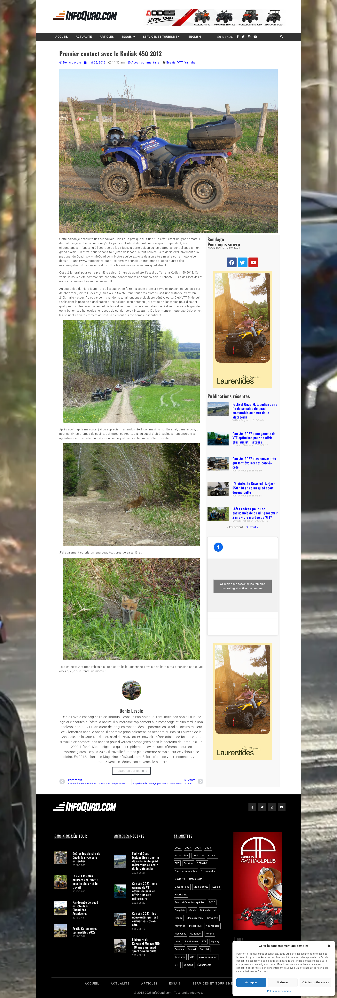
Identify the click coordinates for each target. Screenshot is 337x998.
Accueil (61, 36)
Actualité (84, 36)
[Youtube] (253, 262)
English (194, 36)
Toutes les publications (131, 771)
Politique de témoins (279, 991)
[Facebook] (232, 262)
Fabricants (181, 894)
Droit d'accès (200, 886)
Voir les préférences (315, 982)
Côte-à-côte (195, 879)
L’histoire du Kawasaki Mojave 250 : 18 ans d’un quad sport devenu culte (253, 488)
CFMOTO (202, 863)
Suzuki (192, 949)
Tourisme (180, 957)
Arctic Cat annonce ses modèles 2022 (85, 930)
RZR (204, 941)
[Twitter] (242, 262)
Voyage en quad (208, 957)
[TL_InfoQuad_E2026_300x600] (242, 387)
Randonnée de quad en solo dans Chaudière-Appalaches (85, 908)
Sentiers (179, 949)
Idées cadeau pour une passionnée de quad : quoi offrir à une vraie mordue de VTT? (255, 513)
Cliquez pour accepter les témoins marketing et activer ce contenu (242, 586)
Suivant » (252, 527)
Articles (107, 36)
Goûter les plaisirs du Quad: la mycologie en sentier (86, 857)
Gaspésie (180, 910)
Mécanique (195, 926)
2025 (208, 847)
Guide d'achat (208, 910)
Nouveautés (212, 926)
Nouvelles (180, 933)
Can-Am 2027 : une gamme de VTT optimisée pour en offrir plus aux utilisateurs (254, 437)
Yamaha (189, 62)
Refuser (282, 982)
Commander (208, 871)
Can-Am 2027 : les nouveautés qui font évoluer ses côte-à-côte (254, 462)
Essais (127, 36)
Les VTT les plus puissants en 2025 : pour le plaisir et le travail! (85, 882)
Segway (214, 941)
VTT (180, 62)
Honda (179, 918)
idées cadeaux (195, 918)
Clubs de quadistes (186, 871)
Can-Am (188, 863)
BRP (177, 863)
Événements (204, 965)
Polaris (210, 933)
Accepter (251, 982)
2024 (198, 847)
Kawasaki (212, 918)
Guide (192, 910)
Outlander (196, 933)
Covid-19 (180, 879)
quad (178, 941)
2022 (178, 847)
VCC (192, 957)
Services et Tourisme (160, 36)
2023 (188, 847)
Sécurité (204, 949)
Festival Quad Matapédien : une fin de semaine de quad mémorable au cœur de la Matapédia (254, 410)
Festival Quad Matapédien (190, 902)
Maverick (180, 926)
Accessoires (182, 855)
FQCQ (212, 902)
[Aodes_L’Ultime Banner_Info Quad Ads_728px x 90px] (215, 25)
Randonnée (191, 941)
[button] (329, 946)
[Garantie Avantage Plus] (258, 929)
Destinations (182, 886)
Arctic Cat (198, 855)
